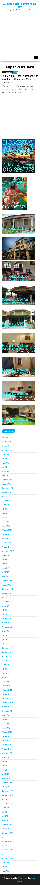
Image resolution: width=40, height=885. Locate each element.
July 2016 (5, 610)
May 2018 (5, 518)
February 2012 (7, 782)
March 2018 (6, 526)
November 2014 (7, 652)
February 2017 (7, 581)
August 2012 (6, 757)
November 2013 (7, 703)
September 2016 (8, 602)
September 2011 (8, 804)
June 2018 (5, 513)
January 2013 (6, 736)
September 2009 (8, 858)
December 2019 (7, 438)
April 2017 (5, 572)
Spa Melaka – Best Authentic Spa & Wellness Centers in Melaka (20, 77)
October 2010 (6, 837)
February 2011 (7, 825)
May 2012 (5, 770)
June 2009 (5, 871)
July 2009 (5, 867)
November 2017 (7, 543)
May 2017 (5, 568)
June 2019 (5, 463)
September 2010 (8, 841)
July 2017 (5, 560)
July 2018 (5, 509)
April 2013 (5, 724)
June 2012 (5, 766)
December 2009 (7, 850)
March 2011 (6, 820)
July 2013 (5, 719)
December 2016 (7, 589)
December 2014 (7, 648)
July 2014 (5, 669)
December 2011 (7, 791)
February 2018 (7, 530)
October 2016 (6, 597)
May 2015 (5, 644)
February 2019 (7, 480)
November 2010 (7, 833)
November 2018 (7, 492)
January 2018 (6, 534)
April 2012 (5, 774)
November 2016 (7, 593)
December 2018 (7, 488)
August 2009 (6, 862)
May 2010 (5, 846)
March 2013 (6, 728)
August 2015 (6, 631)
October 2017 (6, 547)
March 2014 (6, 686)
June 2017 (5, 564)
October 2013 (6, 707)
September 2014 (8, 661)
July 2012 (5, 761)
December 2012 (7, 740)
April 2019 (5, 471)
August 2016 (6, 606)
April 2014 (5, 682)
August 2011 (6, 808)
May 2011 (5, 812)
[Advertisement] (20, 32)
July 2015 (5, 635)
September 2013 (8, 711)
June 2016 (5, 614)
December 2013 (7, 698)
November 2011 (7, 795)
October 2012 (6, 749)
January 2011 (6, 829)
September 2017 (8, 551)
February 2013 (7, 732)
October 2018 (6, 496)
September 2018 (8, 501)
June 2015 (5, 639)
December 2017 (7, 539)
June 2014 (5, 673)
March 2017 (6, 576)
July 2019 (5, 459)
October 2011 (6, 799)
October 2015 (6, 623)
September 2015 (8, 627)
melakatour (8, 83)
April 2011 (5, 816)
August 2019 (6, 454)
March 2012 (6, 778)
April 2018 (5, 522)
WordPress (22, 878)
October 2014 (6, 656)
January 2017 (6, 585)
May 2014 (5, 677)
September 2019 (8, 450)
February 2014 (7, 690)
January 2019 (6, 484)
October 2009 (6, 854)
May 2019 (5, 467)
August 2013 (6, 715)
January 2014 (6, 694)
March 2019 (6, 475)
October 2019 (6, 446)
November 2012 (7, 745)
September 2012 (8, 753)
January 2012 (6, 787)
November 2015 (7, 618)
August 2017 (6, 555)
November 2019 (7, 442)
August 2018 (6, 505)
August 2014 (6, 665)
